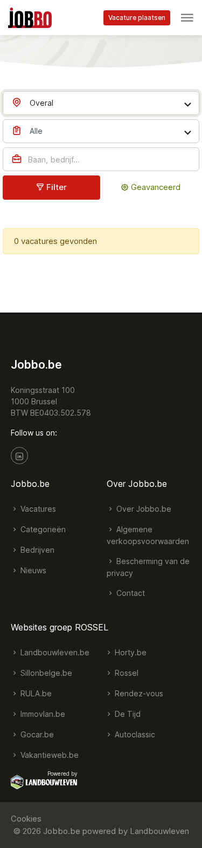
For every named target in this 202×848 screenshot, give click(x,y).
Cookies (26, 818)
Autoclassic (134, 734)
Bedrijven (36, 549)
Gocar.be (36, 734)
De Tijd (127, 713)
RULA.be (35, 693)
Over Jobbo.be (142, 508)
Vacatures (37, 508)
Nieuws (32, 570)
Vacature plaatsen (136, 17)
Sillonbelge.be (45, 672)
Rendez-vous (138, 693)
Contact (129, 593)
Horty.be (130, 652)
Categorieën (42, 529)
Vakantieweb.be (48, 754)
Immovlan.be (41, 713)
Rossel (125, 672)
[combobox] (101, 103)
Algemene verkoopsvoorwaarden (148, 535)
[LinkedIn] (19, 455)
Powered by (62, 773)
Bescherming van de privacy (148, 567)
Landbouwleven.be (53, 652)
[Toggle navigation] (187, 18)
